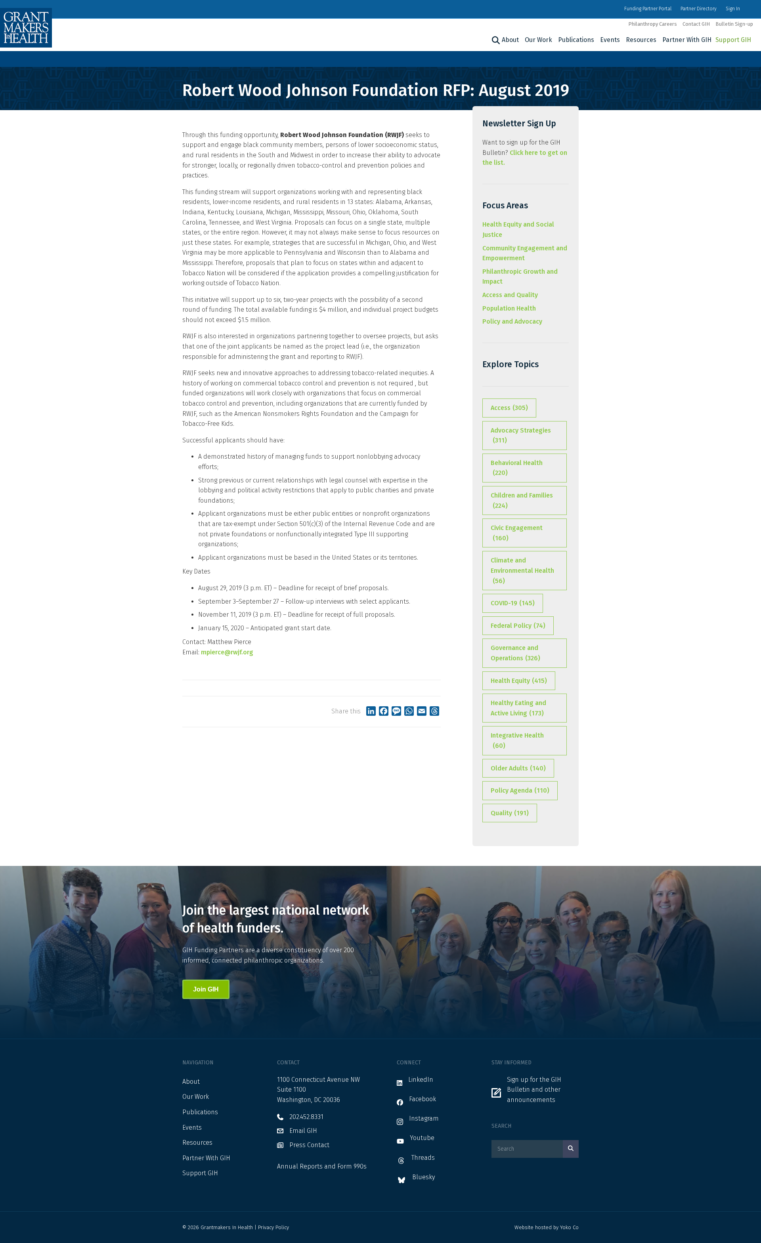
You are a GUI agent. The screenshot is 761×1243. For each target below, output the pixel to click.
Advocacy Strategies (521, 435)
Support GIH (733, 40)
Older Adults (518, 768)
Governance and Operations (515, 653)
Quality (510, 813)
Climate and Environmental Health (522, 570)
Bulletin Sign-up (734, 24)
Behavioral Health (517, 468)
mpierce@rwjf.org (227, 652)
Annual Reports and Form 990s (322, 1166)
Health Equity (519, 680)
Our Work (538, 40)
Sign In (733, 8)
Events (610, 40)
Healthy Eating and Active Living (518, 708)
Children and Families (522, 500)
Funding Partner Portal (647, 8)
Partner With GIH (686, 40)
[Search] (495, 40)
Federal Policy (518, 625)
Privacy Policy (273, 1227)
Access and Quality (510, 295)
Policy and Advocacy (512, 321)
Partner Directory (699, 8)
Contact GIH (696, 24)
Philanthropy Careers (652, 24)
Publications (576, 40)
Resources (641, 40)
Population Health (509, 308)
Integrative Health (517, 740)
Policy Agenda (520, 790)
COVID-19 (513, 603)
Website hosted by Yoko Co (546, 1227)
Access (509, 408)
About (510, 40)
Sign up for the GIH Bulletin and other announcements (534, 1090)
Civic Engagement (517, 533)
